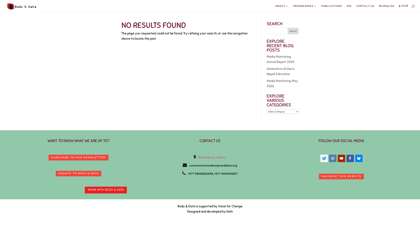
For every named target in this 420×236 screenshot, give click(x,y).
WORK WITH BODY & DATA (106, 189)
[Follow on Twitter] (324, 158)
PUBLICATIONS (331, 6)
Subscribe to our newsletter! (78, 157)
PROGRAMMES (303, 6)
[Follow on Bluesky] (359, 158)
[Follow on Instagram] (332, 158)
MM (349, 6)
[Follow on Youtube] (341, 158)
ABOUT (280, 6)
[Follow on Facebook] (350, 158)
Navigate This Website (341, 176)
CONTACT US (365, 6)
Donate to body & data (78, 173)
